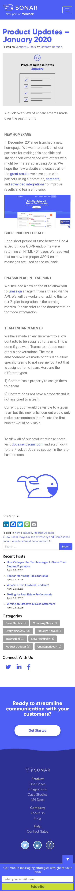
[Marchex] (20, 13)
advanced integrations (27, 184)
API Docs (37, 799)
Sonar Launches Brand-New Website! (27, 541)
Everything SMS (15, 631)
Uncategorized (46, 646)
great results (19, 174)
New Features (23, 532)
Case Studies (13, 623)
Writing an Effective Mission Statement (31, 604)
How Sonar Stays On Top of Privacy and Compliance (37, 537)
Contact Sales (37, 831)
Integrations (12, 638)
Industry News (46, 631)
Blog (37, 818)
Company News (43, 623)
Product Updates (43, 532)
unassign (15, 291)
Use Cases (38, 784)
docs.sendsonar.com (27, 444)
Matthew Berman (51, 46)
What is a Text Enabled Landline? (28, 585)
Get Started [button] (37, 730)
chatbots (52, 179)
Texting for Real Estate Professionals (29, 594)
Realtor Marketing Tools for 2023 (27, 575)
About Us (37, 813)
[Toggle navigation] (67, 9)
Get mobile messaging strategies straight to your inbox (37, 870)
